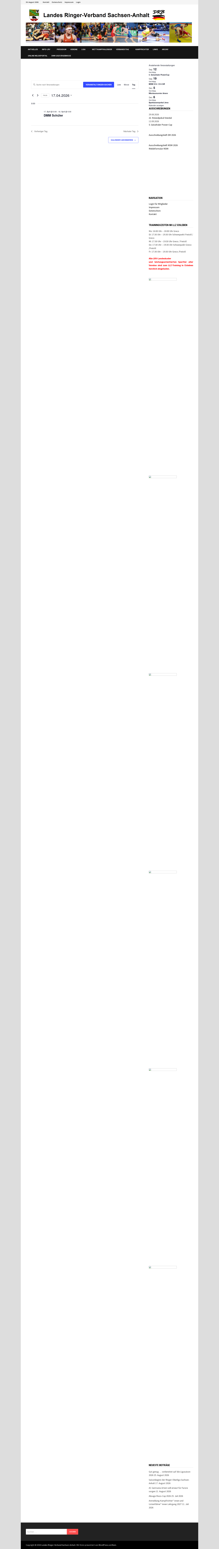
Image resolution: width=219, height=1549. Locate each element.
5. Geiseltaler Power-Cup (160, 124)
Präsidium (61, 49)
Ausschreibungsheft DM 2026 (162, 134)
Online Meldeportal (37, 55)
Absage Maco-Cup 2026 (160, 1496)
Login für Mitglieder (158, 203)
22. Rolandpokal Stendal (160, 117)
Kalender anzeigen (156, 105)
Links (155, 49)
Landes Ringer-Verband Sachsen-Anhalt (58, 1545)
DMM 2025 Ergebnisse (61, 55)
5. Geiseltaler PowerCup (159, 74)
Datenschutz (57, 2)
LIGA (83, 49)
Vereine (73, 49)
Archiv (165, 49)
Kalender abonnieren (122, 140)
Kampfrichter (142, 49)
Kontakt (46, 2)
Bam (114, 1545)
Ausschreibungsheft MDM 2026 (163, 145)
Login (78, 2)
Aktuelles (33, 49)
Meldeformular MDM (158, 148)
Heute (45, 95)
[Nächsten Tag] (37, 95)
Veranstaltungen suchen (99, 84)
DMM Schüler (53, 115)
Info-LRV (46, 49)
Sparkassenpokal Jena (158, 102)
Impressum (69, 2)
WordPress (103, 1545)
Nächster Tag (129, 131)
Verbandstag (122, 49)
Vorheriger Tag (40, 131)
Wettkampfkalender (102, 49)
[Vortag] (32, 95)
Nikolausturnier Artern (158, 93)
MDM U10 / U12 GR (157, 84)
